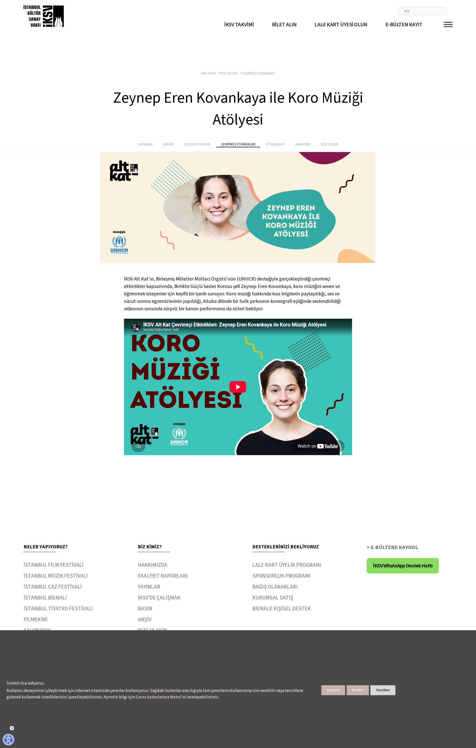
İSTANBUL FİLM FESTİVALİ (54, 565)
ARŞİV (144, 619)
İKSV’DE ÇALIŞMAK (159, 598)
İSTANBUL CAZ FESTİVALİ (53, 587)
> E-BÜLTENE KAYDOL (392, 547)
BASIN (145, 609)
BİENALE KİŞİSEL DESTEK (281, 609)
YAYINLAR (149, 587)
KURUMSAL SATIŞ (272, 598)
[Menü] (448, 24)
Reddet (357, 690)
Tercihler (383, 690)
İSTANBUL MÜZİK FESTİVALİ (56, 576)
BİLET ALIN (284, 24)
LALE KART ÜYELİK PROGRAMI (286, 565)
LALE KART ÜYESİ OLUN (341, 24)
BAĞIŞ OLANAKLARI (275, 587)
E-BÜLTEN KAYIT (404, 24)
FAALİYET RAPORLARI (163, 576)
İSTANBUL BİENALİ (45, 598)
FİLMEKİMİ (36, 619)
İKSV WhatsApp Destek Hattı (403, 566)
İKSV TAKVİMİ (239, 24)
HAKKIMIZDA (152, 565)
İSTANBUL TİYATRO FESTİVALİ (58, 609)
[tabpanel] (238, 207)
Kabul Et (333, 690)
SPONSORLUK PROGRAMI (281, 576)
